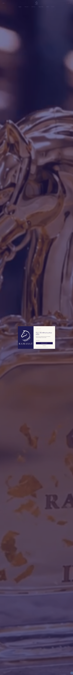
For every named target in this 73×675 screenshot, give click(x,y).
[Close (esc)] (54, 327)
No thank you (44, 345)
